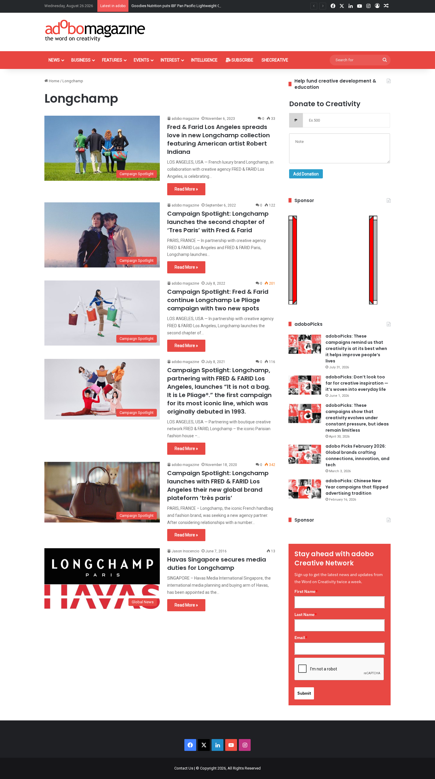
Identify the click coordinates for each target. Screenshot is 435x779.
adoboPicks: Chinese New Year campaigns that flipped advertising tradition (357, 487)
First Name (306, 591)
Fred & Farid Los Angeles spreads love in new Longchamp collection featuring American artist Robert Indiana (218, 139)
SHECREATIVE (275, 60)
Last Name (305, 614)
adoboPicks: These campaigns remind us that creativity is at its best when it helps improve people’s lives (356, 348)
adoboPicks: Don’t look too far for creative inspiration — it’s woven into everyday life (357, 383)
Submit (304, 693)
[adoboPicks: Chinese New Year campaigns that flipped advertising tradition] (305, 489)
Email (300, 637)
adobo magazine (185, 119)
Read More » (186, 189)
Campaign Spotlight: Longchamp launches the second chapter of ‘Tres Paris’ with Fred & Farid (218, 221)
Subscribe (242, 60)
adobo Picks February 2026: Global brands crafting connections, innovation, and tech (357, 455)
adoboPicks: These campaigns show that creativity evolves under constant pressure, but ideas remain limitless (357, 417)
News (54, 60)
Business (81, 60)
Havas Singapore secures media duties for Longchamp (216, 563)
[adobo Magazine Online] (95, 30)
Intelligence (204, 60)
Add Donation (306, 174)
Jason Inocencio (185, 551)
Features (112, 60)
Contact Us (183, 768)
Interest (170, 60)
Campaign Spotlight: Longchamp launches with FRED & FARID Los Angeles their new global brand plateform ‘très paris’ (218, 485)
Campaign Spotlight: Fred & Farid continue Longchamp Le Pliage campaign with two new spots (217, 300)
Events (141, 60)
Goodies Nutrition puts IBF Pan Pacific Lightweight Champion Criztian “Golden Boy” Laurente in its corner (220, 6)
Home (53, 81)
